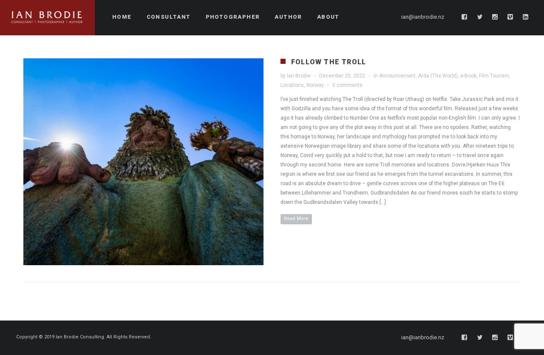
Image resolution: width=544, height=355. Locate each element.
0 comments (347, 85)
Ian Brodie (299, 76)
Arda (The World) (438, 76)
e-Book (468, 76)
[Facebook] (464, 17)
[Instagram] (495, 17)
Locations (292, 85)
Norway (315, 85)
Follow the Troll (328, 62)
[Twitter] (480, 17)
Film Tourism (494, 76)
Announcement (397, 76)
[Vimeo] (510, 17)
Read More (296, 218)
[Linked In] (525, 17)
